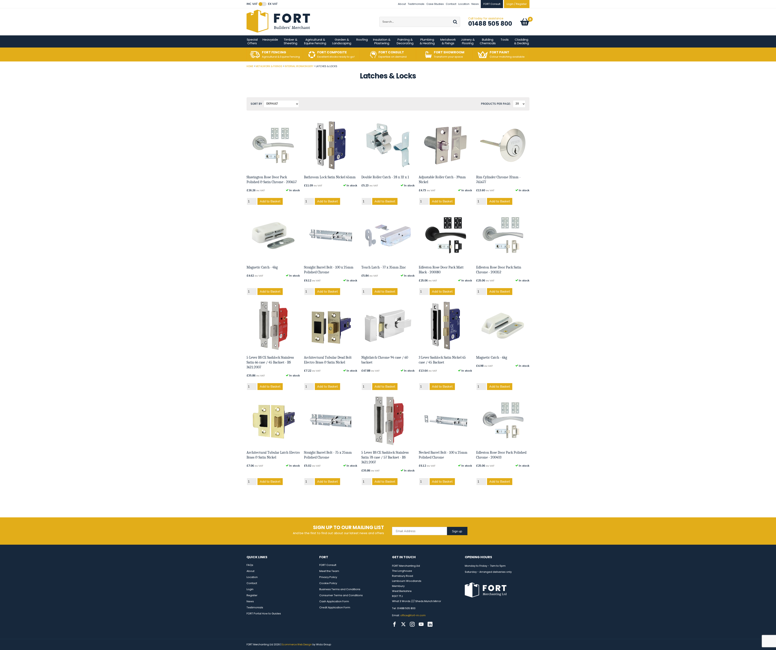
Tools (505, 39)
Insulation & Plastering (381, 41)
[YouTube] (421, 624)
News (475, 4)
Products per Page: (496, 104)
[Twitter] (403, 624)
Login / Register (517, 4)
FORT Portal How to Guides (264, 613)
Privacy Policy (328, 577)
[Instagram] (412, 624)
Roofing (362, 39)
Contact (451, 4)
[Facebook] (394, 624)
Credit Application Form (334, 607)
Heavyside (270, 39)
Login (250, 589)
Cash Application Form (334, 601)
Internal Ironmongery (299, 66)
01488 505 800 (490, 23)
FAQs (250, 565)
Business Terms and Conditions (339, 589)
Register (252, 595)
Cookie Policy (328, 583)
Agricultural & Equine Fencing (315, 41)
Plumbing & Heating (427, 41)
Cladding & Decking (521, 41)
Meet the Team (329, 571)
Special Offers (252, 41)
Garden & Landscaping (341, 41)
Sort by (256, 104)
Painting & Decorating (405, 41)
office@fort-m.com (413, 615)
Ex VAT (273, 4)
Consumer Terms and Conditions (341, 595)
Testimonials (416, 4)
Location (463, 4)
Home (250, 66)
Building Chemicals (488, 41)
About (402, 4)
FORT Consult (327, 565)
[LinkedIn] (430, 624)
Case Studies (435, 4)
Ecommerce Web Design (297, 644)
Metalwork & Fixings (448, 41)
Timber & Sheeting (290, 41)
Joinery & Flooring (468, 41)
